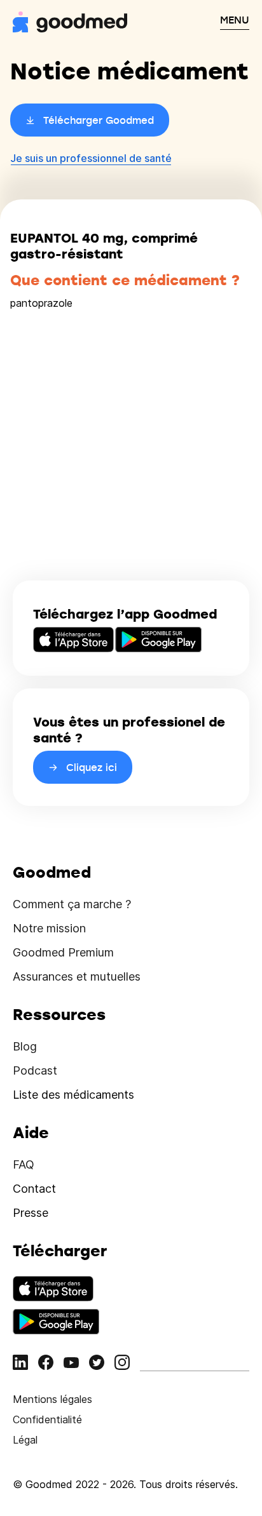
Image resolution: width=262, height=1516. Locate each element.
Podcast (35, 1070)
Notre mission (49, 928)
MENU (234, 20)
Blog (25, 1046)
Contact (34, 1188)
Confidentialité (47, 1419)
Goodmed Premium (63, 952)
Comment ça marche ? (72, 904)
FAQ (23, 1164)
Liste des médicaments (73, 1094)
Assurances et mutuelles (77, 976)
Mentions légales (52, 1399)
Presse (30, 1212)
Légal (25, 1439)
